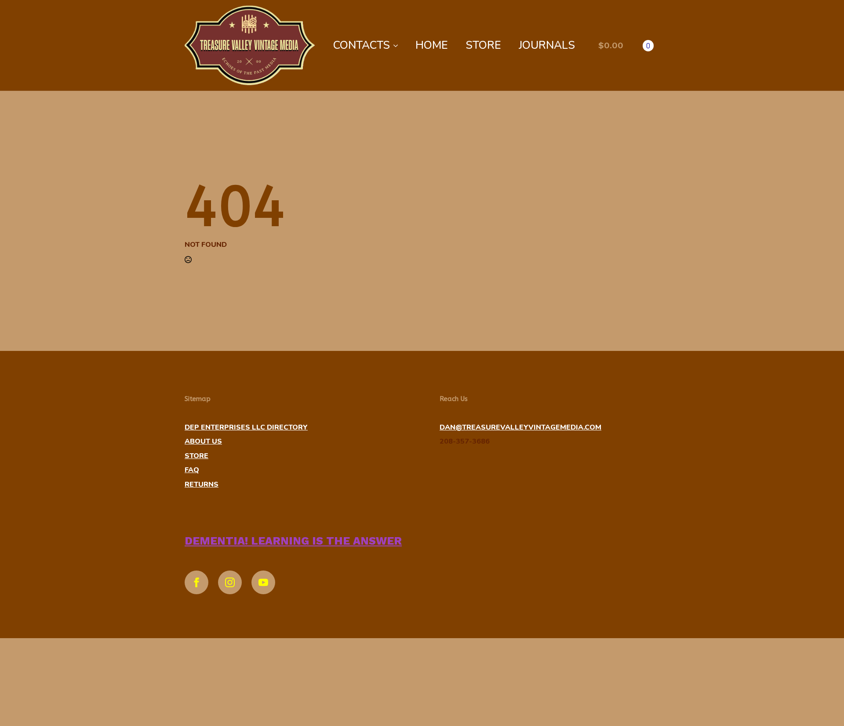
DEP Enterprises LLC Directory (246, 427)
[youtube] (263, 582)
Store (483, 45)
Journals (547, 45)
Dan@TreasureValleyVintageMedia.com (520, 427)
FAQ (192, 470)
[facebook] (196, 582)
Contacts (361, 45)
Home (431, 45)
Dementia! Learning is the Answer (293, 541)
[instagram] (230, 582)
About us (203, 441)
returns (201, 484)
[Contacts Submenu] (398, 45)
